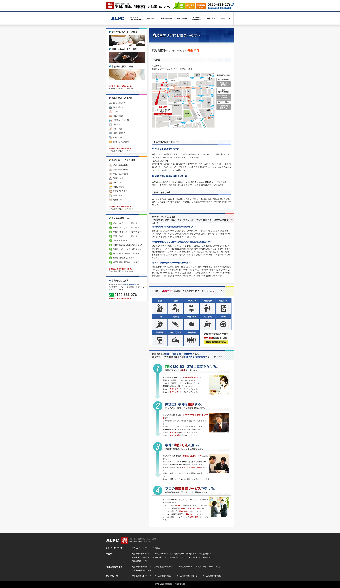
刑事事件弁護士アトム (140, 554)
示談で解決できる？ (121, 240)
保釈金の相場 (118, 187)
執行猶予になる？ (120, 191)
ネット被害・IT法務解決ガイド (201, 557)
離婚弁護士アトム (160, 557)
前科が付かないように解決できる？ (127, 223)
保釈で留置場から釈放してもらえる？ (128, 245)
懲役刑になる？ (119, 200)
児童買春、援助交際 (121, 120)
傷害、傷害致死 (119, 133)
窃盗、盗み (117, 137)
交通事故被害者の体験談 (141, 570)
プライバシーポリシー (140, 548)
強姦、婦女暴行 (119, 116)
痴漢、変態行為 (119, 103)
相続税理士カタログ (177, 557)
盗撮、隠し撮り (119, 107)
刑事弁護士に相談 (135, 541)
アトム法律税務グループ (141, 576)
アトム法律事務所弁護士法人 (188, 576)
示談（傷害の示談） (121, 170)
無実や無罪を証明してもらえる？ (126, 262)
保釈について (118, 182)
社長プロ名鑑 (201, 567)
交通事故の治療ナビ (184, 567)
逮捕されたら (118, 178)
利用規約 (156, 548)
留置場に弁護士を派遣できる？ (125, 258)
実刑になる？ (118, 195)
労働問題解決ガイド (140, 561)
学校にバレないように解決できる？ (127, 232)
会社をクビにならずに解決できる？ (127, 228)
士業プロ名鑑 (214, 567)
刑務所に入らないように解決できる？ (128, 249)
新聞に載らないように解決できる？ (127, 236)
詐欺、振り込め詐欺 (121, 142)
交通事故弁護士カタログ (163, 567)
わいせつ (116, 111)
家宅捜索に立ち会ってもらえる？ (126, 253)
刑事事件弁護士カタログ (141, 567)
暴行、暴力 (117, 129)
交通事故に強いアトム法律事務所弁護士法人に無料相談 (174, 554)
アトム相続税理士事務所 (212, 576)
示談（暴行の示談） (121, 165)
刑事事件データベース (140, 557)
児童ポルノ (117, 125)
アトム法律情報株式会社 (163, 576)
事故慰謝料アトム (206, 554)
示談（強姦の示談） (121, 174)
